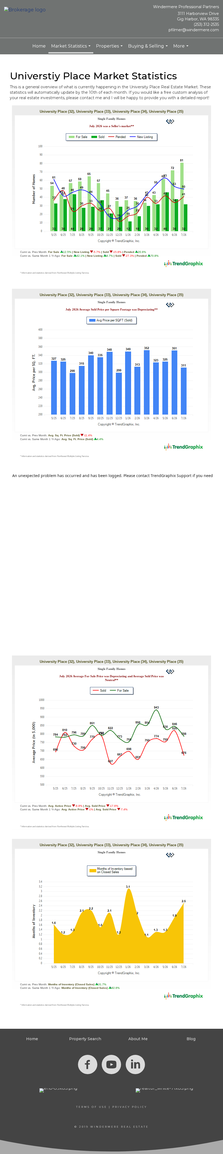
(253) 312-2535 (206, 24)
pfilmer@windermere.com (194, 29)
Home (39, 46)
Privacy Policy (129, 1106)
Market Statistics (71, 48)
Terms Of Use (91, 1106)
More (181, 48)
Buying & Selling (148, 48)
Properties (110, 48)
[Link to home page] (26, 10)
